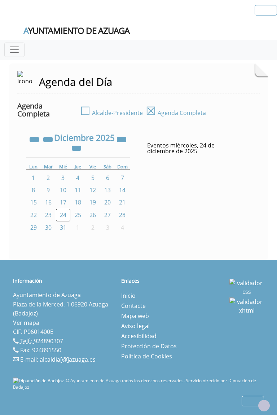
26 (92, 215)
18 (78, 202)
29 (33, 227)
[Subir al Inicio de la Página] (264, 405)
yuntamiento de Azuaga (76, 30)
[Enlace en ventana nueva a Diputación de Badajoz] (39, 381)
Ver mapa (26, 323)
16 (48, 202)
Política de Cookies (146, 356)
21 (122, 202)
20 (107, 202)
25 (78, 215)
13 (107, 190)
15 (33, 202)
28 (122, 215)
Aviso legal (135, 326)
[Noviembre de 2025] (48, 139)
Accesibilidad (139, 336)
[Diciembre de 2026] (121, 139)
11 (78, 190)
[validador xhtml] (246, 305)
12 (92, 190)
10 (63, 190)
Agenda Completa (176, 113)
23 (48, 215)
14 (122, 190)
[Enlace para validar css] (246, 287)
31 (63, 227)
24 (63, 215)
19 (92, 202)
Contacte (133, 306)
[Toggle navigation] (14, 50)
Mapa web (135, 316)
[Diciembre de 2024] (35, 139)
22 (33, 215)
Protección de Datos (149, 346)
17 (63, 202)
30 (48, 227)
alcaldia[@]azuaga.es (68, 359)
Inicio (128, 296)
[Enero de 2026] (76, 147)
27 (107, 215)
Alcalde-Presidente (111, 113)
